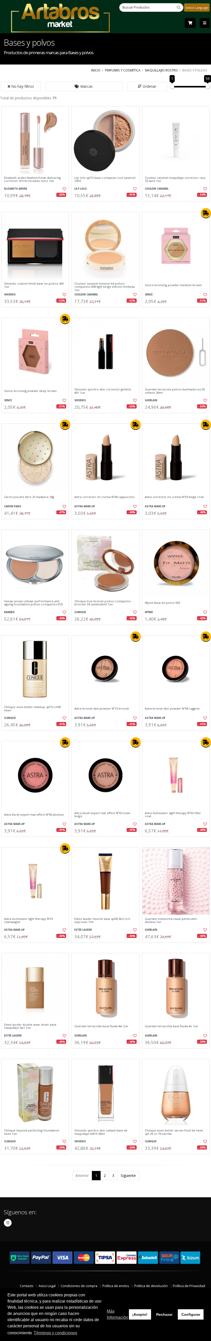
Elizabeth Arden (15, 188)
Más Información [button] (117, 1314)
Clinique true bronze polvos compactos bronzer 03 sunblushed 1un (102, 603)
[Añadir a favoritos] (63, 189)
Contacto (26, 1286)
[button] (84, 86)
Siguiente (128, 1175)
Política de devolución (151, 1286)
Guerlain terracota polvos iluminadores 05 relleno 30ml (175, 391)
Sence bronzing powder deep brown (30, 390)
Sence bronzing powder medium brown (173, 285)
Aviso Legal (47, 1286)
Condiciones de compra (79, 1286)
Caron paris (12, 506)
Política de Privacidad (189, 1286)
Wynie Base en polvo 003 (162, 602)
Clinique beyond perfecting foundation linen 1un (31, 1132)
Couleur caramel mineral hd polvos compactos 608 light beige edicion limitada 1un (104, 287)
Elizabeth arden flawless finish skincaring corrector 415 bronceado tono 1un (32, 179)
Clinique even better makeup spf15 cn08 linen (32, 708)
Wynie (149, 612)
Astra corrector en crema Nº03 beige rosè (174, 497)
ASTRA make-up (84, 506)
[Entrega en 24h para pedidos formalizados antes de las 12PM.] (206, 213)
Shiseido (10, 294)
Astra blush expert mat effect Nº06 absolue (34, 814)
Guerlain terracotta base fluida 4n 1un (171, 1026)
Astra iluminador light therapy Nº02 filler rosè (173, 815)
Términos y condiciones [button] (55, 1333)
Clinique (80, 612)
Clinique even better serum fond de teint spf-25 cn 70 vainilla (174, 1132)
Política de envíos (115, 1286)
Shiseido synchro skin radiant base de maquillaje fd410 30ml (100, 1132)
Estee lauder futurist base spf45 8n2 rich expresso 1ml (102, 920)
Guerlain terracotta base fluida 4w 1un (101, 1026)
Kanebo (9, 612)
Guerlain (151, 400)
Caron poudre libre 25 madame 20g (29, 497)
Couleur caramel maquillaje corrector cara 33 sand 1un (175, 179)
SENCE (149, 294)
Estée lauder (83, 930)
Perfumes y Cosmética (122, 70)
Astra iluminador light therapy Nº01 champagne (28, 920)
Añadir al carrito (37, 206)
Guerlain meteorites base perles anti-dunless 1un (171, 920)
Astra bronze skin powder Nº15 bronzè (101, 708)
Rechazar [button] (164, 1314)
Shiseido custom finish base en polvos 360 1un (34, 285)
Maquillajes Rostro (161, 70)
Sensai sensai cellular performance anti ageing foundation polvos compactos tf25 (33, 603)
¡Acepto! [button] (139, 1314)
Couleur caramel (157, 188)
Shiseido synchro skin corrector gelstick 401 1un (102, 391)
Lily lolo (80, 188)
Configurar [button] (190, 1314)
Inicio (95, 70)
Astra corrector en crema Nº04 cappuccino (104, 497)
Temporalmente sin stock (35, 523)
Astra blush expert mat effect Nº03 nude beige (102, 815)
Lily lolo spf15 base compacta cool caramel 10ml (104, 179)
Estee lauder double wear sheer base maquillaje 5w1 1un (30, 1026)
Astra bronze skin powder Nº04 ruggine (172, 708)
